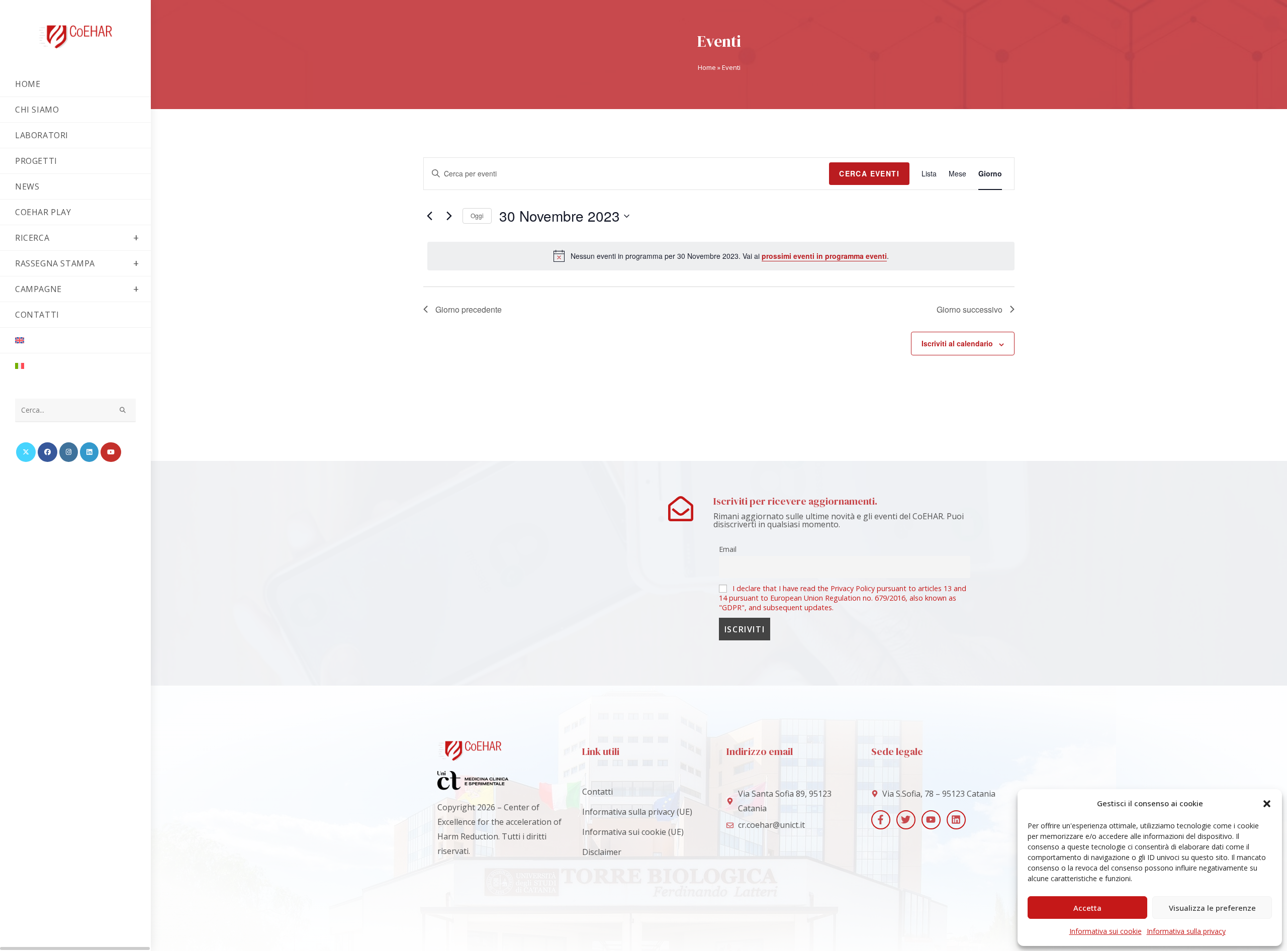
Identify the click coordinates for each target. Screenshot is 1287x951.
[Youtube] (931, 819)
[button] (1267, 804)
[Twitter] (905, 819)
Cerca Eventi (869, 173)
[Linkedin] (956, 819)
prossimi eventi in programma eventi (824, 256)
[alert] (721, 256)
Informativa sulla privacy (1186, 931)
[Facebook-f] (880, 819)
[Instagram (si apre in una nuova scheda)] (68, 452)
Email (728, 549)
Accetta (1087, 908)
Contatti (597, 792)
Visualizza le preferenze (1212, 908)
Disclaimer (601, 852)
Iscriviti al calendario (957, 343)
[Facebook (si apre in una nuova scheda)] (47, 452)
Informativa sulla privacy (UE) (637, 812)
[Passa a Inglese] (75, 340)
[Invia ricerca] (123, 410)
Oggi (477, 215)
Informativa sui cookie (1105, 931)
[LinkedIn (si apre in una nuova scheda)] (89, 452)
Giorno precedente (468, 309)
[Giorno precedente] (429, 216)
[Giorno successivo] (449, 216)
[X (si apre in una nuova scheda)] (26, 452)
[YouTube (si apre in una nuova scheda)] (111, 452)
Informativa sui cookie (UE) (633, 832)
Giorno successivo (969, 309)
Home (707, 67)
